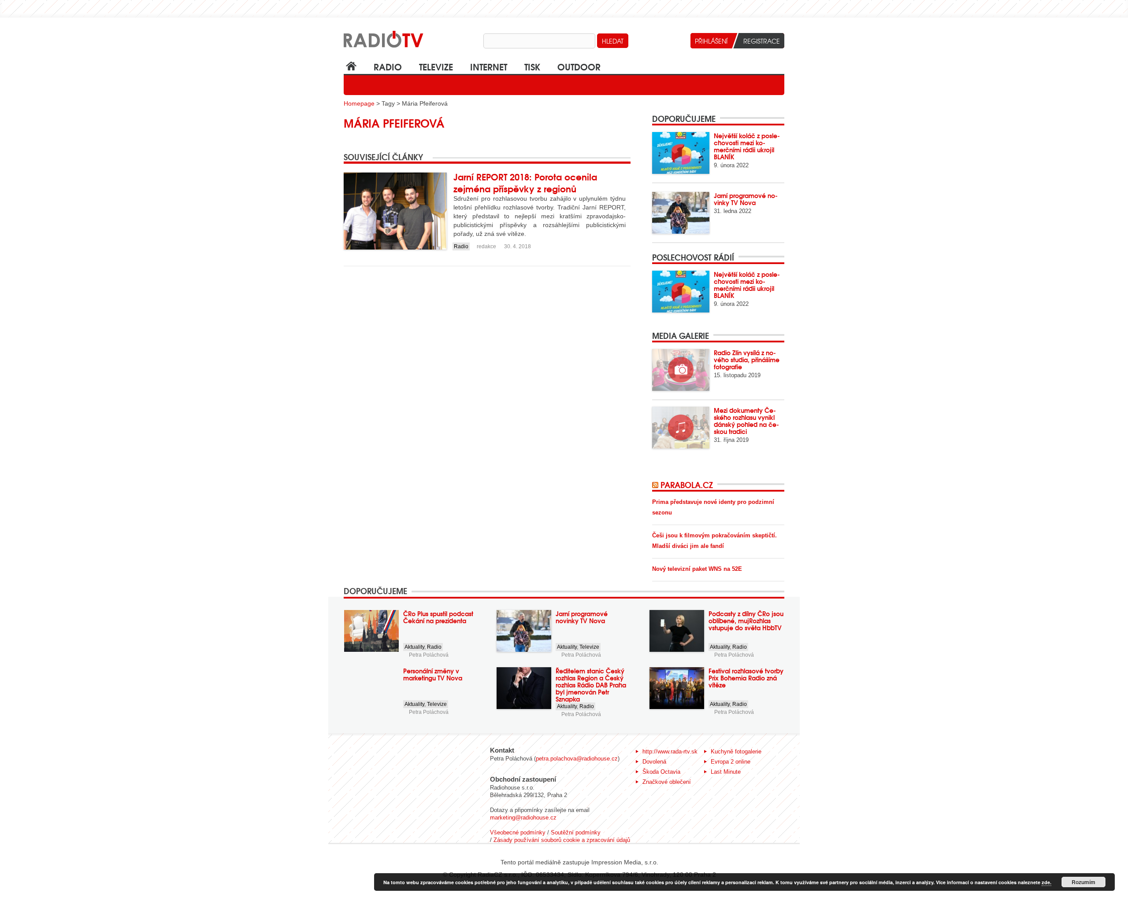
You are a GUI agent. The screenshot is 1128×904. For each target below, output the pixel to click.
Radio (388, 66)
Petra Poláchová (429, 655)
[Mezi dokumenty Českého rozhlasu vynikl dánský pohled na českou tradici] (680, 427)
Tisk (532, 66)
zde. (1046, 882)
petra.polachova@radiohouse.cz (577, 758)
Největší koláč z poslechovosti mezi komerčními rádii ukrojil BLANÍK (747, 146)
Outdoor (579, 66)
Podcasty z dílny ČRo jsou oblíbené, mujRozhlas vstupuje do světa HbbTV (746, 620)
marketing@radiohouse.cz (523, 817)
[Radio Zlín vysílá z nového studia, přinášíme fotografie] (680, 370)
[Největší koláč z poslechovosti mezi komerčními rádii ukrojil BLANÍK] (680, 153)
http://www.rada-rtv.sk (670, 751)
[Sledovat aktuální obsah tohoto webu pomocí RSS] (656, 484)
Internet (488, 66)
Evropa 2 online (730, 761)
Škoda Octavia (661, 771)
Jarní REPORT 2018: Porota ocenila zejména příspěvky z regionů (525, 182)
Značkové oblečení (666, 782)
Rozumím (1083, 882)
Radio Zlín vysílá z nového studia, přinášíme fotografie (746, 359)
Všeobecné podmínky (517, 832)
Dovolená (654, 761)
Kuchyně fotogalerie (736, 751)
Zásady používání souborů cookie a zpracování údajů (562, 840)
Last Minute (726, 771)
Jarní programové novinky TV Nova (746, 199)
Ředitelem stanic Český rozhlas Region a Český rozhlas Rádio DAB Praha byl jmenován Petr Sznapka (591, 685)
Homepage (359, 103)
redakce (486, 246)
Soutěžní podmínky (576, 832)
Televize (436, 66)
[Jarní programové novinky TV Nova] (680, 213)
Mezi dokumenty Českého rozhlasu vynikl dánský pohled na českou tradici (746, 420)
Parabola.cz (686, 484)
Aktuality (414, 647)
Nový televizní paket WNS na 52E (697, 569)
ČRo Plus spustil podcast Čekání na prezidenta (438, 617)
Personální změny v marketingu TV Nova (432, 674)
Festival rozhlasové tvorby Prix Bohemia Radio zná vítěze (746, 678)
